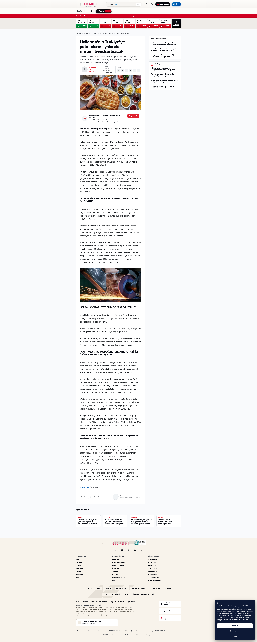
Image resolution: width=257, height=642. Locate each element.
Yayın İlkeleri (131, 602)
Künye (78, 602)
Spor (78, 577)
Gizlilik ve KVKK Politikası (99, 602)
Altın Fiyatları (153, 571)
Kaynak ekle (133, 116)
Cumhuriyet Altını (154, 580)
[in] (141, 550)
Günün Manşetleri (118, 562)
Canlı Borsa (152, 559)
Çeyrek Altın (152, 574)
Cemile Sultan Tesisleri (111, 594)
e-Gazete (116, 574)
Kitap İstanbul (121, 588)
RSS (113, 580)
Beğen (86, 497)
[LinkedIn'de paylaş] (130, 70)
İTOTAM (89, 588)
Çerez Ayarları (235, 631)
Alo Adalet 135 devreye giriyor (124, 16)
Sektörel (79, 568)
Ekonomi (79, 562)
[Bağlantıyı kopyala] (138, 70)
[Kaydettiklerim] (146, 4)
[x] (115, 550)
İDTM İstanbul (155, 588)
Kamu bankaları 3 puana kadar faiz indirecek (97, 16)
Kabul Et (235, 625)
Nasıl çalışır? (135, 121)
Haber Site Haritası (119, 577)
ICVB (126, 594)
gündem (95, 487)
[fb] (135, 550)
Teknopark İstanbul (138, 588)
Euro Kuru (151, 565)
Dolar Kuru (152, 562)
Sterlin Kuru (152, 568)
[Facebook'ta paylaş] (122, 70)
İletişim (85, 602)
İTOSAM (168, 588)
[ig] (128, 550)
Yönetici (122, 496)
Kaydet (96, 497)
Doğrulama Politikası (117, 602)
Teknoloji (79, 574)
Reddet (234, 636)
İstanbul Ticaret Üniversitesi (143, 594)
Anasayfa (79, 33)
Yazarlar (115, 571)
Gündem (86, 33)
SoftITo (108, 588)
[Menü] (78, 4)
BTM (98, 588)
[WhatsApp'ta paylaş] (126, 70)
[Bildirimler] (152, 4)
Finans (78, 565)
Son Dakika (116, 559)
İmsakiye (115, 568)
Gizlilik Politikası (238, 619)
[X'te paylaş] (118, 70)
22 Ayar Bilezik (153, 577)
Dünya (78, 571)
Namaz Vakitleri (118, 565)
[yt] (122, 550)
